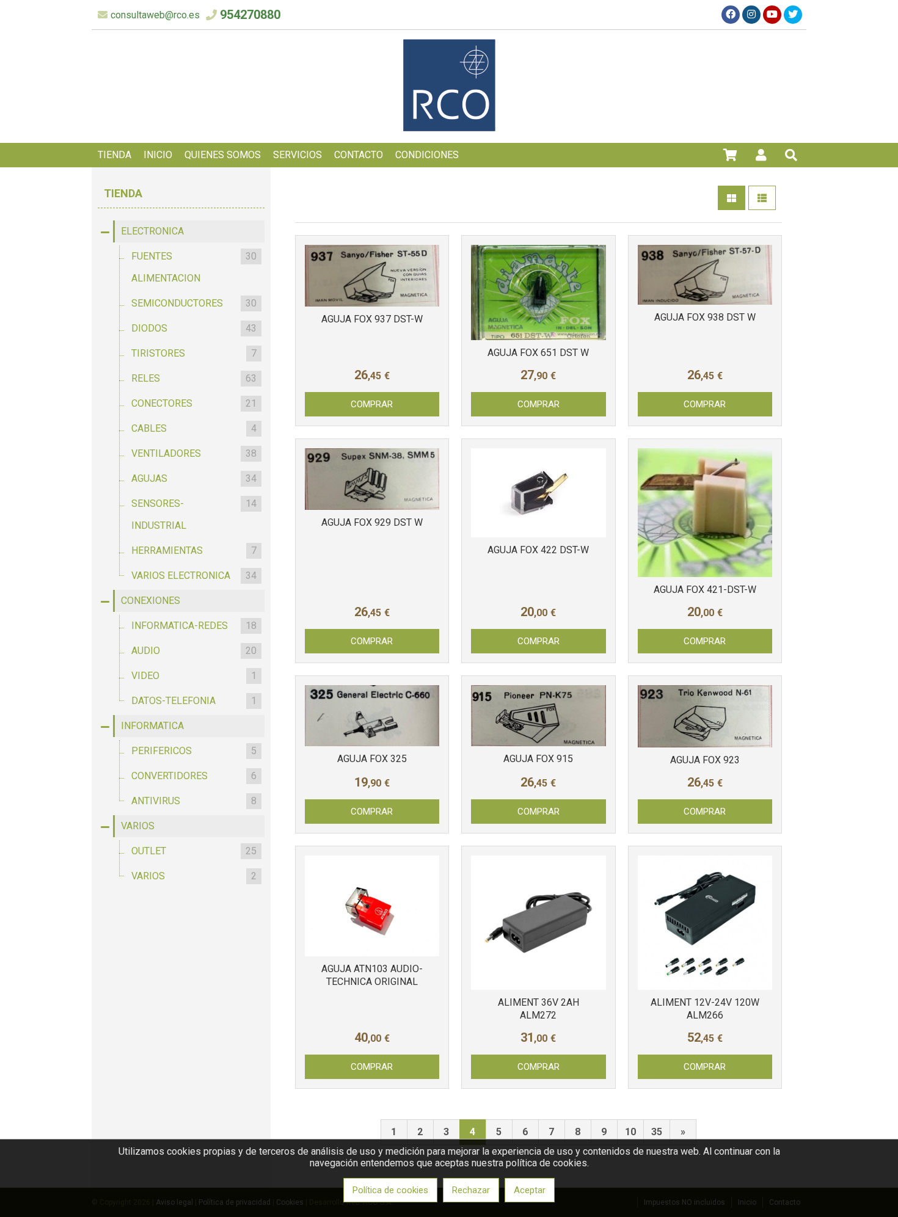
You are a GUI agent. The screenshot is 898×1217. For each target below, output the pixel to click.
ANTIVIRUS (194, 801)
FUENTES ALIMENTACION (194, 267)
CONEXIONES (150, 600)
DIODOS (194, 328)
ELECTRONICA (152, 231)
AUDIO (194, 650)
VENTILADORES (194, 453)
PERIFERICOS (194, 751)
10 (630, 1132)
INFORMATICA (152, 726)
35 (656, 1132)
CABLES (194, 428)
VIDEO (194, 675)
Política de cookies (390, 1190)
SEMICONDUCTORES (194, 303)
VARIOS (138, 826)
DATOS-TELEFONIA (194, 701)
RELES (194, 378)
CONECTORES (194, 403)
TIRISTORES (194, 353)
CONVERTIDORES (194, 776)
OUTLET (194, 851)
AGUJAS (194, 478)
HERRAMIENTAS (194, 550)
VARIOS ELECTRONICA (194, 575)
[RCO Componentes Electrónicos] (449, 128)
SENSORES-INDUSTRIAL (194, 514)
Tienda (123, 193)
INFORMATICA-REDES (194, 625)
